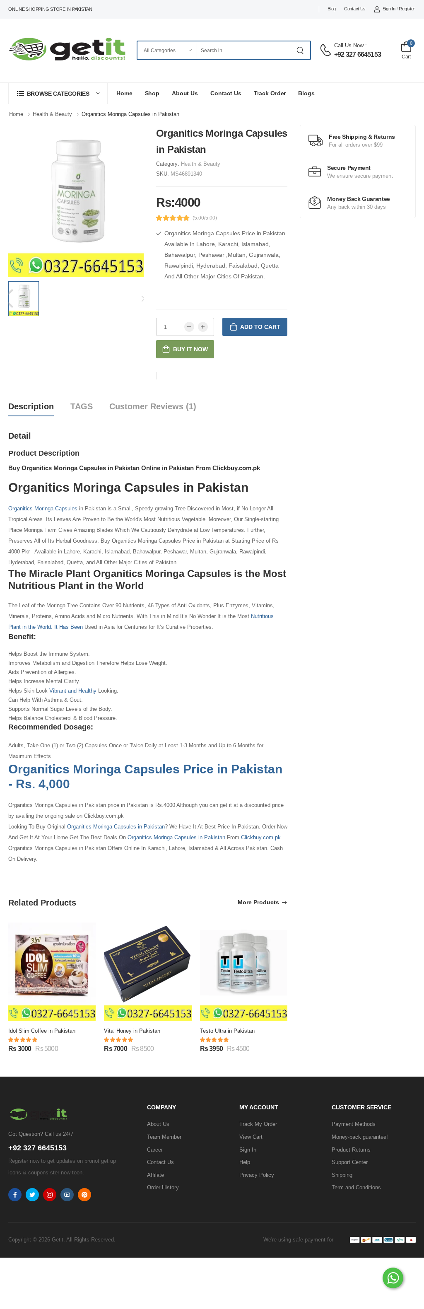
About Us (185, 93)
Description (31, 406)
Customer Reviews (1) (152, 406)
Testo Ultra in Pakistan (227, 1031)
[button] (58, 93)
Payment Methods (354, 1124)
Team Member (164, 1137)
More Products (258, 902)
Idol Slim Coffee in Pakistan (41, 1031)
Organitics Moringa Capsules (42, 508)
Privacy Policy (256, 1175)
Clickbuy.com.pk (261, 837)
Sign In (389, 8)
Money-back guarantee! (360, 1137)
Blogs (306, 93)
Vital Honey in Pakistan (132, 1031)
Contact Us (355, 8)
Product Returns (351, 1150)
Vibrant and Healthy (72, 691)
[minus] (189, 327)
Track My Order (258, 1124)
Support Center (350, 1162)
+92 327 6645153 (357, 54)
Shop (152, 93)
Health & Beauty (200, 164)
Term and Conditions (356, 1187)
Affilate (155, 1175)
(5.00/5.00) (205, 217)
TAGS (81, 406)
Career (155, 1150)
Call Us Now (349, 45)
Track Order (270, 93)
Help (244, 1162)
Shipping (342, 1175)
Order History (163, 1187)
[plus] (203, 327)
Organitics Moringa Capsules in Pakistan (116, 827)
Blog (332, 8)
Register (407, 8)
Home (124, 93)
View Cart (251, 1137)
